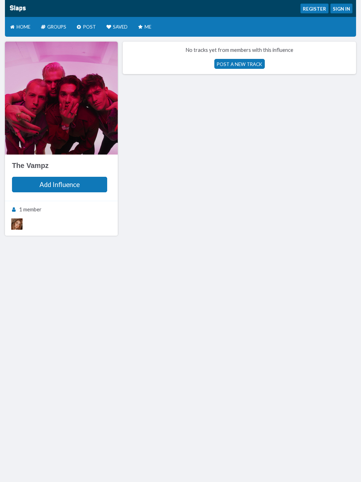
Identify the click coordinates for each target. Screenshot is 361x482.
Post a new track (239, 64)
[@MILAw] (17, 224)
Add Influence (59, 184)
